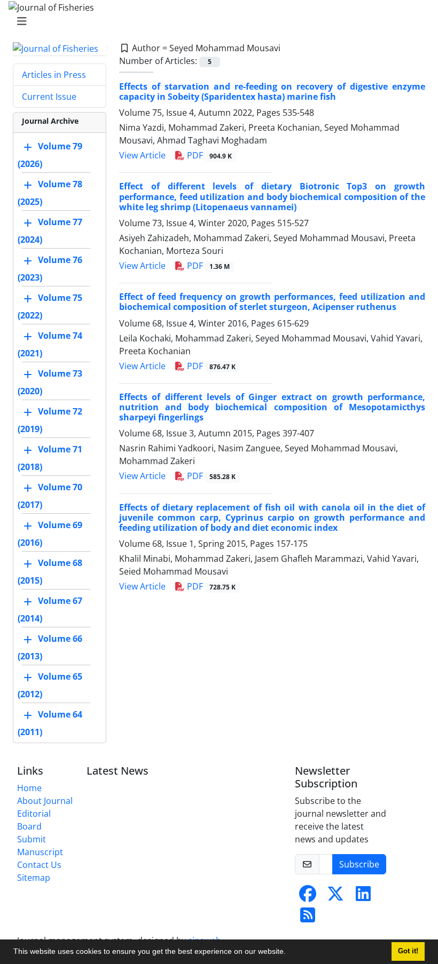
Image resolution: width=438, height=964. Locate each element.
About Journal (45, 801)
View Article (142, 155)
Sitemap (33, 877)
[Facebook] (307, 897)
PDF (208, 155)
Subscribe (359, 864)
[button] (289, 952)
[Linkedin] (363, 897)
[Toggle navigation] (216, 21)
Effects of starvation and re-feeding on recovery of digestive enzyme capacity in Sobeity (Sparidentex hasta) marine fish (272, 91)
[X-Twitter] (335, 897)
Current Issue (49, 96)
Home (29, 788)
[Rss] (307, 918)
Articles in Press (54, 75)
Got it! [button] (408, 951)
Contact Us (39, 865)
